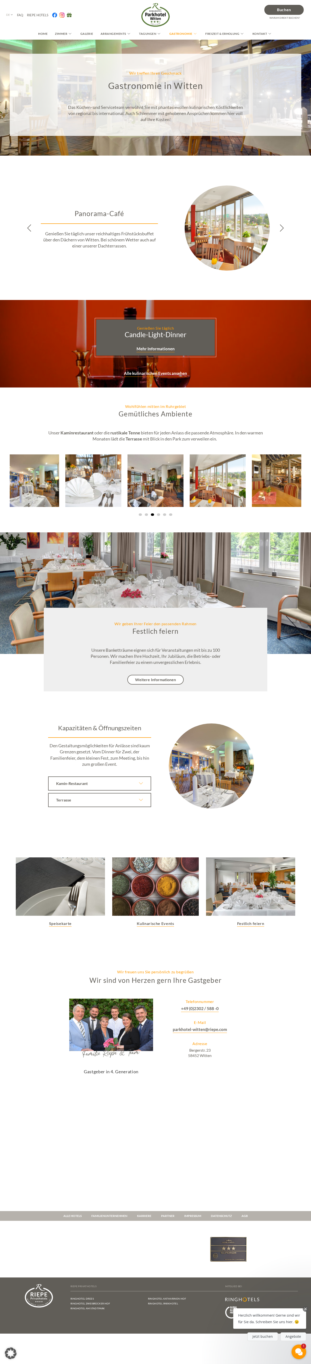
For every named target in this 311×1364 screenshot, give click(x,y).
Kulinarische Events (155, 923)
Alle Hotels (72, 1216)
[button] (29, 228)
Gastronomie (180, 33)
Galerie (86, 33)
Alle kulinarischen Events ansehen (155, 373)
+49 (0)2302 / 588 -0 (200, 1008)
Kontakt (259, 33)
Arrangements (113, 33)
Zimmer (61, 33)
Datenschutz (221, 1216)
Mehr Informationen (156, 348)
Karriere (144, 1216)
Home (43, 33)
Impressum (192, 1216)
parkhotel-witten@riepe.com (200, 1029)
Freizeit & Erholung (222, 33)
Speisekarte (60, 923)
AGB (245, 1216)
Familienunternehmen (109, 1216)
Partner (167, 1216)
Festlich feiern (250, 923)
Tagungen (147, 33)
